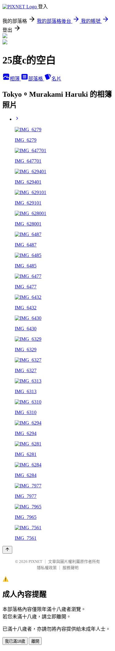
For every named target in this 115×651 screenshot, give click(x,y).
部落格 (36, 78)
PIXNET (35, 561)
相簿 (15, 78)
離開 (35, 641)
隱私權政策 (47, 567)
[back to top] (7, 550)
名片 (56, 78)
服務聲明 (71, 567)
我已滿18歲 (15, 641)
